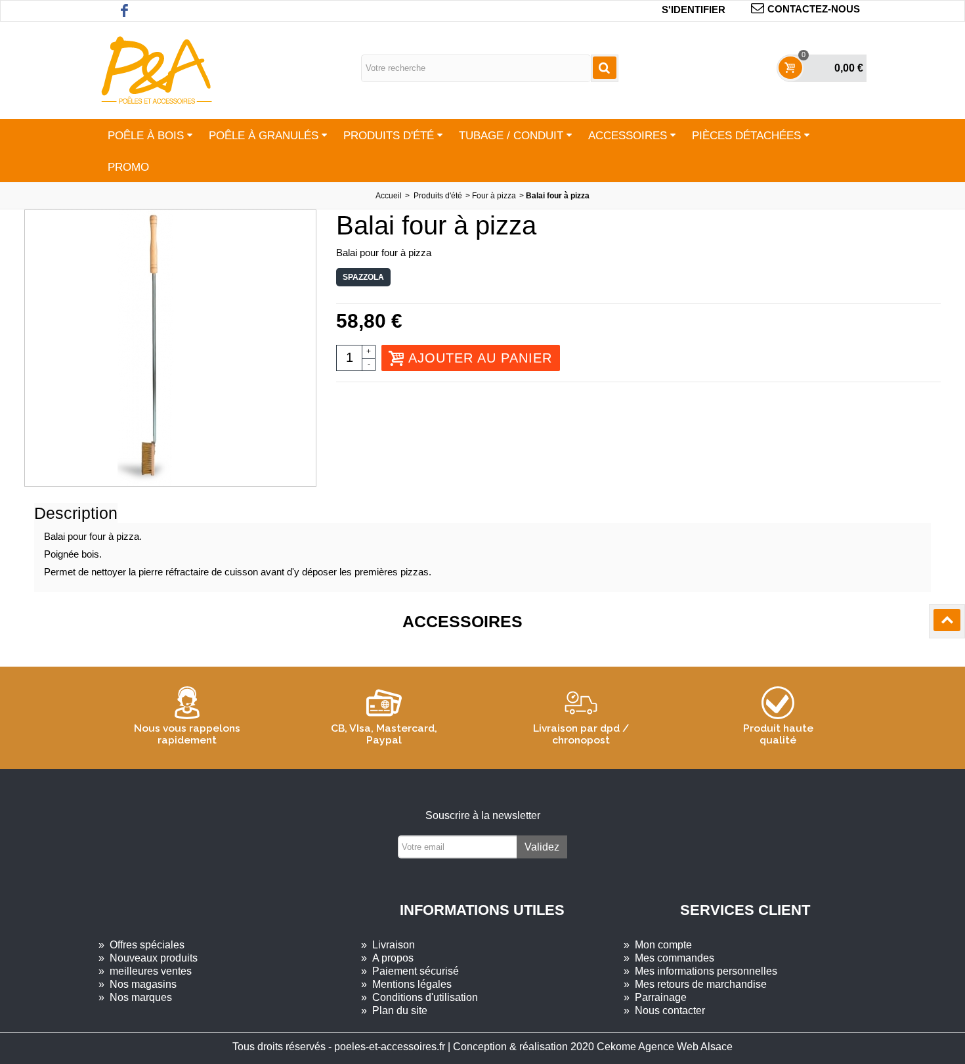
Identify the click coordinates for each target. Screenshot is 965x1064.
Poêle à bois (146, 135)
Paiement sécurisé (410, 971)
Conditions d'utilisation (419, 997)
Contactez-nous (813, 8)
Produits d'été (388, 135)
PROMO (128, 166)
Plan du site (394, 1010)
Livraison (388, 944)
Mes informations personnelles (700, 971)
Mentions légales (406, 984)
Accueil (388, 195)
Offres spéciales (141, 944)
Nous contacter (664, 1010)
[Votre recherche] (604, 68)
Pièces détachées (746, 135)
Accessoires (627, 135)
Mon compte (658, 944)
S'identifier (693, 9)
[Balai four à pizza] (170, 348)
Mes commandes (669, 958)
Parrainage (655, 997)
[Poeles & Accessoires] (155, 69)
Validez (542, 847)
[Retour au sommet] (946, 621)
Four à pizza (494, 195)
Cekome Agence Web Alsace (665, 1046)
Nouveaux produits (148, 958)
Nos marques (135, 997)
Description (76, 513)
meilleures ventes (145, 971)
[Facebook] (124, 11)
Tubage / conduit (511, 135)
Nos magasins (137, 984)
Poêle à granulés (263, 135)
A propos (387, 958)
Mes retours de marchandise (695, 984)
